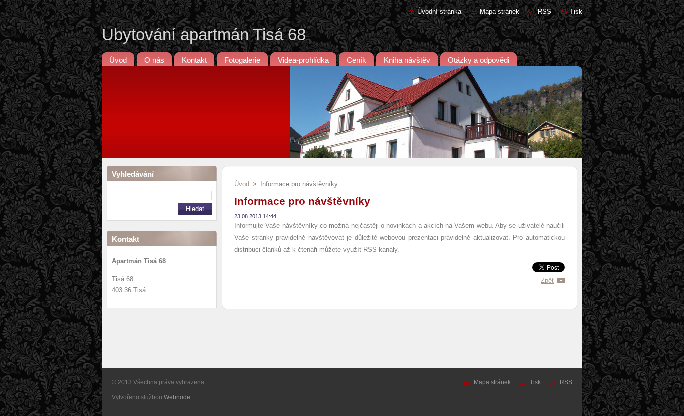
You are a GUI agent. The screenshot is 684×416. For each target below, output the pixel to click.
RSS (544, 11)
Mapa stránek (499, 11)
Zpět (547, 280)
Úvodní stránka (439, 11)
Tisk (576, 11)
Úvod (241, 184)
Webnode (177, 397)
